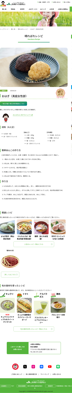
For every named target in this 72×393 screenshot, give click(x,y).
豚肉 (58, 293)
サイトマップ (45, 374)
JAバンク (43, 9)
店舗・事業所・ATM (44, 2)
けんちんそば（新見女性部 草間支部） (24, 237)
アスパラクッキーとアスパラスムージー (41, 320)
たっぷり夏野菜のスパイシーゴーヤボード (24, 317)
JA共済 (51, 9)
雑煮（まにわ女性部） (41, 237)
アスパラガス (43, 295)
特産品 (13, 9)
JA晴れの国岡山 (63, 9)
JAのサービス (33, 9)
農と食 (4, 9)
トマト (25, 293)
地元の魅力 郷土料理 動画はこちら (13, 104)
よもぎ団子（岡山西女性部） (7, 237)
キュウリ (9, 293)
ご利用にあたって (16, 374)
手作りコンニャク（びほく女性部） (58, 237)
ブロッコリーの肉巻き (58, 316)
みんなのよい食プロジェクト (22, 115)
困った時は (67, 2)
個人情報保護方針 (31, 374)
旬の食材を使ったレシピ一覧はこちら (33, 329)
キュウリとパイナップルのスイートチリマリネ (7, 319)
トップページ (4, 29)
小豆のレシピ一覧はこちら (33, 244)
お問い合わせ (56, 2)
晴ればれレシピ (23, 29)
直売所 (22, 9)
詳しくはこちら (10, 274)
